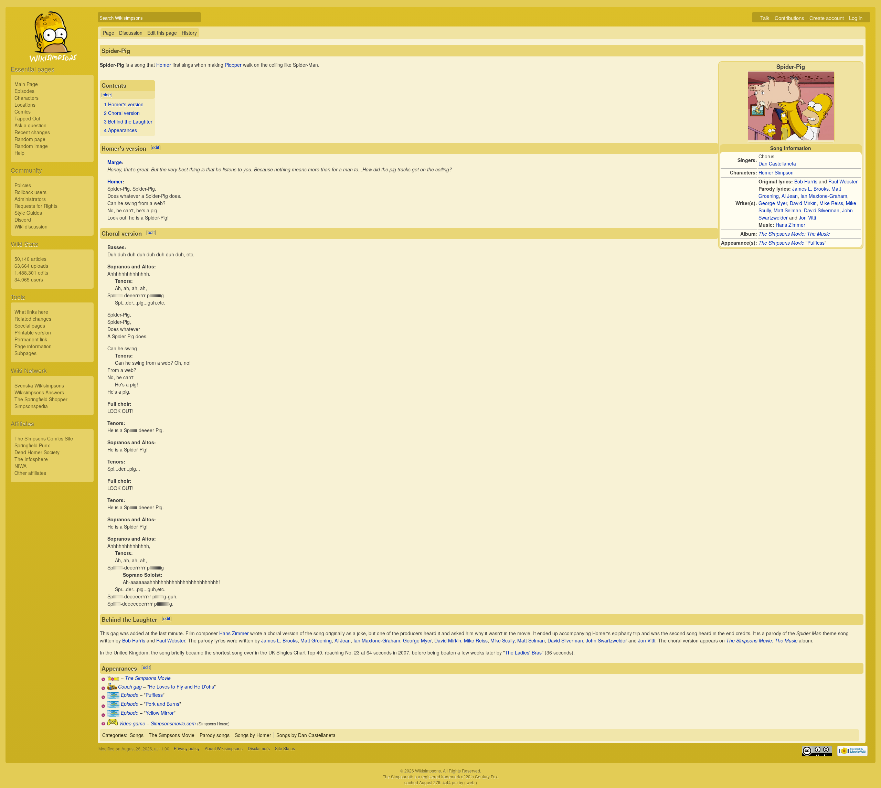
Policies (22, 185)
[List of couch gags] (112, 687)
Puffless (816, 242)
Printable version (32, 332)
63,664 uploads (31, 265)
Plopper (233, 64)
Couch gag (130, 686)
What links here (31, 311)
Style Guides (28, 212)
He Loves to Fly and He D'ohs (181, 686)
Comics (22, 111)
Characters (26, 97)
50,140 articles (30, 258)
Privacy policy (187, 749)
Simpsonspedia (31, 406)
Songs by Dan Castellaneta (306, 735)
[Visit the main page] (52, 52)
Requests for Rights (35, 205)
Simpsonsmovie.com (173, 723)
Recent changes (32, 132)
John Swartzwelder (606, 640)
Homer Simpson (776, 172)
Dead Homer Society (37, 452)
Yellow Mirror (160, 712)
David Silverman (821, 210)
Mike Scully (502, 640)
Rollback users (30, 192)
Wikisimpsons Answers (39, 392)
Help (19, 152)
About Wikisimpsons (224, 749)
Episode (129, 694)
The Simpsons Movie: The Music (794, 233)
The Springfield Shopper (40, 399)
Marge (114, 162)
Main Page (26, 84)
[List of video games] (112, 723)
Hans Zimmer (790, 224)
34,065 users (28, 279)
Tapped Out (27, 118)
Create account (826, 17)
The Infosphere (31, 459)
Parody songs (215, 735)
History (189, 32)
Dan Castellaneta (777, 163)
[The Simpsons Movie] (113, 678)
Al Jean (790, 195)
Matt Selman (787, 210)
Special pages (29, 325)
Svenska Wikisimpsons (39, 385)
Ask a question (30, 125)
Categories (114, 735)
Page (108, 32)
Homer (163, 64)
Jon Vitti (807, 217)
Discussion (130, 32)
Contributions (789, 17)
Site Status (285, 749)
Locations (24, 104)
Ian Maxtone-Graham (823, 195)
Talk (764, 17)
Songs (137, 735)
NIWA (20, 465)
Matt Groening (316, 640)
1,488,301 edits (31, 272)
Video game (132, 723)
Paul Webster (843, 181)
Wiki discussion (30, 226)
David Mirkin (803, 203)
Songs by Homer (253, 735)
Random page (29, 139)
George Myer (772, 203)
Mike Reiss (831, 203)
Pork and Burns (162, 703)
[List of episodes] (113, 696)
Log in (855, 17)
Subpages (25, 353)
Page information (33, 346)
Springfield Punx (32, 445)
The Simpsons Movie (781, 242)
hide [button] (107, 94)
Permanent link (30, 339)
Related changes (32, 318)
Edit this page (162, 32)
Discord (22, 219)
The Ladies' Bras (523, 652)
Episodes (24, 90)
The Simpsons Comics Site (43, 438)
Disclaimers (259, 749)
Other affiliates (30, 472)
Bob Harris (805, 181)
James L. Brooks (810, 188)
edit (155, 147)
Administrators (30, 198)
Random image (31, 145)
